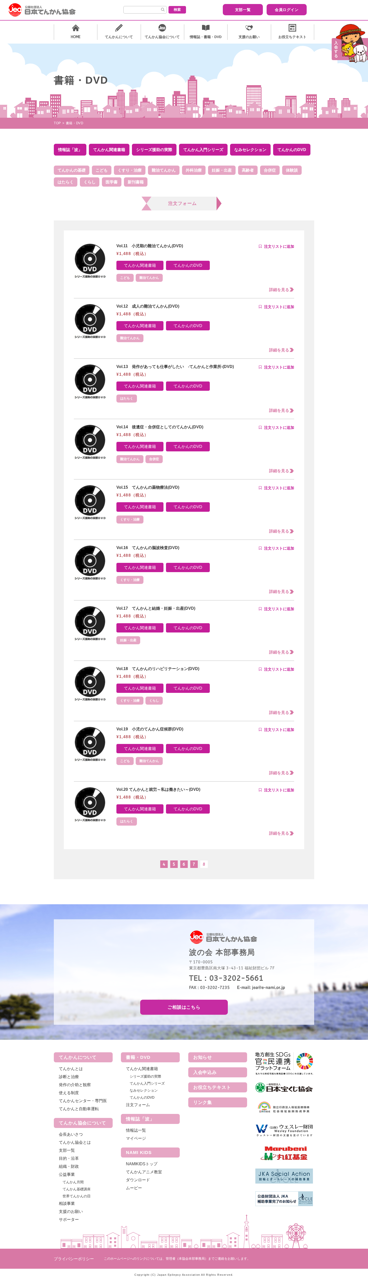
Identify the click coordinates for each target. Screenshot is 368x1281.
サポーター (69, 1219)
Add (276, 246)
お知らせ (202, 1057)
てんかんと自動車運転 (79, 1109)
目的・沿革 (69, 1158)
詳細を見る (279, 290)
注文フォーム (138, 1105)
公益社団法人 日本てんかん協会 (46, 10)
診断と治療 (69, 1077)
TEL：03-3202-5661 (226, 978)
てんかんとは (71, 1069)
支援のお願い (71, 1211)
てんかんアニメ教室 (144, 1172)
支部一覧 (243, 10)
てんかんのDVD (187, 265)
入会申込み (205, 1072)
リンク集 (202, 1102)
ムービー (134, 1188)
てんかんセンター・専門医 (83, 1101)
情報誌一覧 (136, 1130)
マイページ (136, 1138)
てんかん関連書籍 (140, 265)
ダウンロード (138, 1180)
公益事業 (67, 1174)
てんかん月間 (73, 1182)
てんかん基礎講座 (77, 1189)
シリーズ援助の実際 (145, 1076)
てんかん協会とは (75, 1142)
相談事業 (67, 1203)
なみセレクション (144, 1090)
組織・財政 (69, 1166)
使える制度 (69, 1093)
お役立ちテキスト (212, 1087)
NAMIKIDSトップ (141, 1164)
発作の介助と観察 (75, 1085)
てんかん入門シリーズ (147, 1083)
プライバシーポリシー (74, 1259)
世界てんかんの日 (77, 1196)
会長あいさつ (71, 1134)
